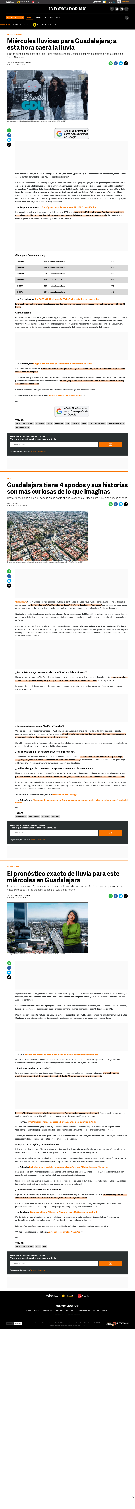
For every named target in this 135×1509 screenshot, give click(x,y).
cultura (96, 1310)
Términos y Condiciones (38, 451)
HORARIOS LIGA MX (20, 24)
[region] (67, 1504)
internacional (48, 1310)
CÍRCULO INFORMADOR (46, 24)
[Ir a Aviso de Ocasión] (52, 1294)
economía (105, 1310)
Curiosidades (34, 816)
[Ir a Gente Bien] (34, 1)
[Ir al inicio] (31, 8)
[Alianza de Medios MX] (111, 1322)
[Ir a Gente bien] (83, 1294)
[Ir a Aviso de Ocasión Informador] (10, 1)
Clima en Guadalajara (24, 423)
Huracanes (40, 423)
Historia (45, 816)
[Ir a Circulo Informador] (22, 1)
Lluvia (38, 1246)
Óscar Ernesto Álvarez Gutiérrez (20, 62)
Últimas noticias (15, 17)
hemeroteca (59, 1313)
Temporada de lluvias (97, 423)
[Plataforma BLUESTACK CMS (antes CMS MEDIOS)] (18, 1322)
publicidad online (74, 1313)
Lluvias (49, 423)
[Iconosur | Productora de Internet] (10, 1322)
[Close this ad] (133, 1497)
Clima (84, 423)
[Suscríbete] (122, 1)
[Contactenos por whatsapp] (126, 8)
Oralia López (14, 503)
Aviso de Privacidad (55, 1324)
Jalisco (29, 17)
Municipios (59, 423)
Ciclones (75, 423)
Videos (50, 17)
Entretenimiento (84, 1310)
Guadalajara (21, 816)
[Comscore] (122, 1322)
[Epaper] (108, 1)
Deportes (59, 1310)
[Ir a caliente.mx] (97, 1)
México (39, 17)
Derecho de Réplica (66, 1324)
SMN (67, 423)
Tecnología (70, 1310)
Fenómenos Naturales (116, 423)
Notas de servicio (22, 427)
